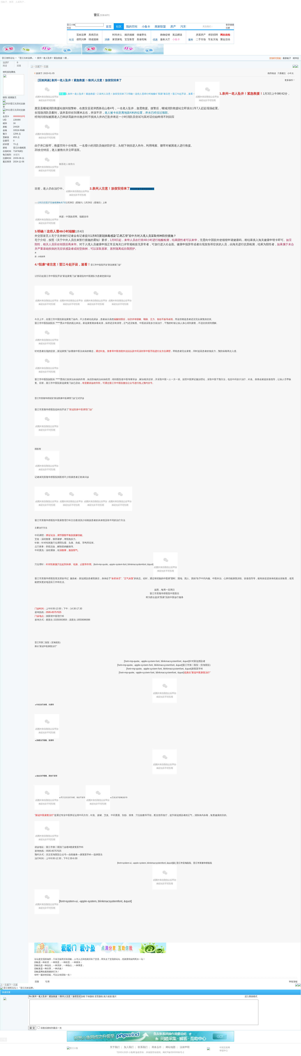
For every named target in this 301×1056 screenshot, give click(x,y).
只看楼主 (281, 73)
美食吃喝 (141, 39)
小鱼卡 (146, 26)
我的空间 (131, 26)
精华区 (296, 58)
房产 (173, 26)
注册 (228, 28)
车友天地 (213, 39)
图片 (114, 996)
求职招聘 (213, 34)
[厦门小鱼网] (41, 49)
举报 (291, 981)
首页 (108, 26)
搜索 (232, 25)
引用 (47, 981)
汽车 (183, 26)
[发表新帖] (296, 66)
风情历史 (93, 34)
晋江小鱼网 (79, 15)
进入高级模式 (251, 996)
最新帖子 (287, 58)
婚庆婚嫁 (129, 34)
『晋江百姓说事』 (25, 58)
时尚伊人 (117, 34)
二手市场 (201, 39)
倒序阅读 (272, 73)
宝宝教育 (129, 39)
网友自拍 (225, 34)
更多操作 (289, 80)
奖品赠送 (177, 34)
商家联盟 (160, 26)
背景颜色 (99, 996)
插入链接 (107, 996)
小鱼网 (132, 1052)
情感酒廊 (93, 39)
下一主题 (44, 66)
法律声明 (185, 1047)
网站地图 (170, 1047)
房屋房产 (201, 34)
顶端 (295, 981)
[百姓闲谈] (44, 80)
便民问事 (81, 39)
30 (14, 123)
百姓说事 (81, 34)
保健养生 (141, 34)
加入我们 (129, 1047)
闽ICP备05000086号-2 (173, 1052)
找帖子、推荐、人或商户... (13, 2)
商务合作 (156, 1047)
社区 (69, 28)
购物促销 (165, 34)
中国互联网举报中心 (224, 1049)
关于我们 (115, 1047)
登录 (228, 25)
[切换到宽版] (275, 58)
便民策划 (7, 72)
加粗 (83, 996)
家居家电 (117, 39)
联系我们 (143, 1047)
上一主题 (35, 66)
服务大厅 (165, 39)
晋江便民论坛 (8, 58)
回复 (37, 981)
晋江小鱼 (71, 25)
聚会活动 (225, 39)
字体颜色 (90, 996)
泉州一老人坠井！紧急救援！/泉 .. (52, 58)
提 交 (32, 1028)
